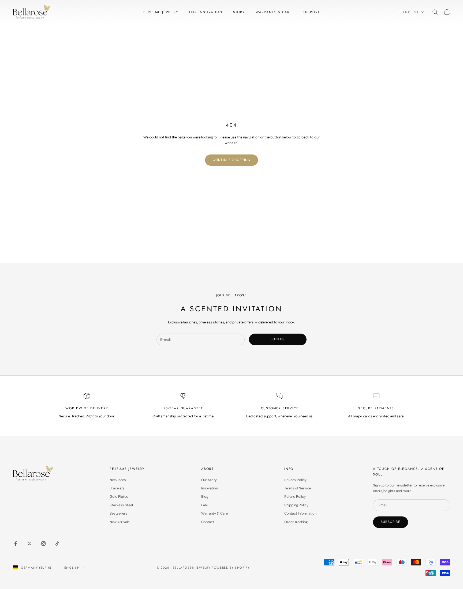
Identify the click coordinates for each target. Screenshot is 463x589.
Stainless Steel (121, 505)
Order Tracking (296, 522)
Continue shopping (231, 160)
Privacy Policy (295, 480)
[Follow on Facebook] (15, 543)
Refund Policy (295, 496)
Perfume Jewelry (160, 12)
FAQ (204, 505)
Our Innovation (205, 12)
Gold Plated (119, 496)
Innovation (209, 488)
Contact (207, 522)
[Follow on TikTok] (57, 543)
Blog (204, 496)
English (411, 12)
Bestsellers (118, 513)
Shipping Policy (296, 505)
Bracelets (117, 488)
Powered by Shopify (231, 567)
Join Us (278, 339)
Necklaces (118, 480)
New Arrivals (120, 522)
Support (311, 12)
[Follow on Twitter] (29, 543)
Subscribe (390, 522)
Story (239, 12)
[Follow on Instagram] (43, 543)
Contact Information (300, 513)
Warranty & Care (274, 12)
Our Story (209, 480)
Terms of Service (297, 488)
